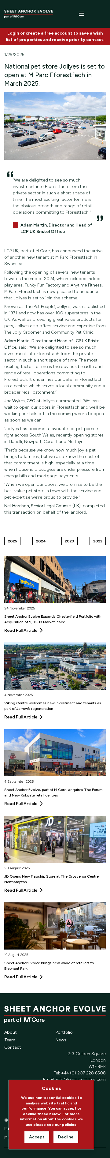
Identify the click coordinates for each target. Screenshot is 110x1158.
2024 (41, 541)
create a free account (49, 33)
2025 (12, 541)
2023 (69, 541)
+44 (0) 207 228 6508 (83, 1073)
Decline (66, 1137)
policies (69, 1124)
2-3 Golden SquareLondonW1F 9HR (87, 1060)
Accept (37, 1137)
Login (13, 33)
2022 (97, 541)
